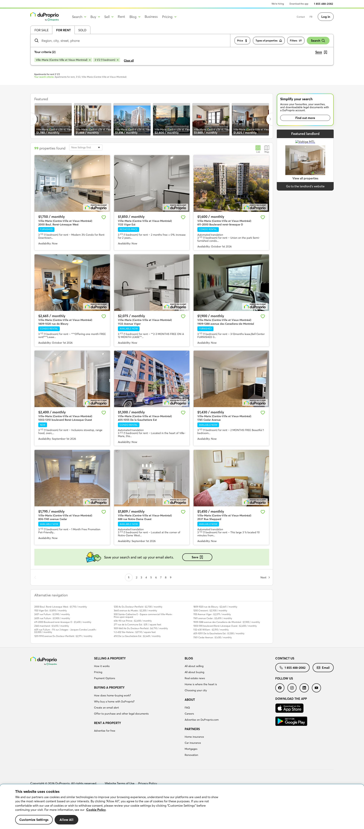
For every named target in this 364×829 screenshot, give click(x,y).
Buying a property (109, 687)
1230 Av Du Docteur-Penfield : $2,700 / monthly (138, 606)
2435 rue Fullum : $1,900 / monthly (52, 618)
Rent (121, 16)
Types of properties (267, 40)
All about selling (194, 666)
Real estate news (195, 678)
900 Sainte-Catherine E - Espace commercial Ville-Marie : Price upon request (143, 615)
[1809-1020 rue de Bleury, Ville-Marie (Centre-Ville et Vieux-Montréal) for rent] (72, 282)
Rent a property (107, 723)
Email (325, 667)
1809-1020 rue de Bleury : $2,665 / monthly (215, 606)
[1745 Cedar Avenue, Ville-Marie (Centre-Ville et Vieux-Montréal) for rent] (231, 379)
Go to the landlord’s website (305, 186)
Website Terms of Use (119, 783)
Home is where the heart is (201, 684)
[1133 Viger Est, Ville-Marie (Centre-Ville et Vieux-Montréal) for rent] (152, 183)
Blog (189, 658)
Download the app (298, 3)
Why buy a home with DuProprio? (114, 701)
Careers (189, 713)
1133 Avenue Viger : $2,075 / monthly (212, 614)
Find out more (305, 118)
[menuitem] (138, 669)
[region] (182, 806)
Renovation (191, 755)
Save (195, 557)
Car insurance (193, 743)
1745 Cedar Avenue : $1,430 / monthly (212, 637)
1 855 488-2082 (323, 3)
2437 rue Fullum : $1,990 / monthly (52, 614)
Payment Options (104, 678)
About (190, 700)
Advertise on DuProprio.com (202, 719)
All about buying (194, 672)
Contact (301, 16)
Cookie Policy (96, 810)
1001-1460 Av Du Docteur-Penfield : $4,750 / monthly (141, 628)
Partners (192, 729)
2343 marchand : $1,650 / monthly (51, 625)
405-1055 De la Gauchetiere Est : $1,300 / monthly (218, 633)
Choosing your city (196, 690)
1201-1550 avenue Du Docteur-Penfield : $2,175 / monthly (63, 636)
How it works (102, 666)
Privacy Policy (147, 783)
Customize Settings (34, 820)
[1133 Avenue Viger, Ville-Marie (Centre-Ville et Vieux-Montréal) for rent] (152, 282)
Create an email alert (106, 707)
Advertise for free (104, 730)
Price (240, 40)
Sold (82, 30)
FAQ (187, 707)
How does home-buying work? (112, 695)
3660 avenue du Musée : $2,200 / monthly (135, 610)
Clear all (129, 60)
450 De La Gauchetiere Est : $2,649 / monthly (137, 636)
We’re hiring (277, 3)
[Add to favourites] (103, 217)
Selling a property (110, 658)
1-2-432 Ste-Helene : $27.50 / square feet (135, 632)
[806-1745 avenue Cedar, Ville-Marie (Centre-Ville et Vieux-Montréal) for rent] (72, 478)
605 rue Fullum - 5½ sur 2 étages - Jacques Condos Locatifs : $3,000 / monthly (65, 630)
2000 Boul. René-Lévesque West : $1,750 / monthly (60, 606)
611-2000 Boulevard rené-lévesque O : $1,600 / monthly (62, 622)
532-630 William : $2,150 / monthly (211, 629)
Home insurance (194, 736)
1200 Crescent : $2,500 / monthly (210, 610)
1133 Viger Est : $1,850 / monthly (50, 610)
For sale (42, 30)
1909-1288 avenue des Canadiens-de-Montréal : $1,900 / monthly (226, 622)
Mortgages (191, 749)
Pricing (98, 672)
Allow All (66, 820)
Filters (293, 40)
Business (151, 16)
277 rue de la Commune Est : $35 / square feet (137, 624)
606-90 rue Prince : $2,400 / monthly (133, 620)
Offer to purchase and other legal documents (121, 713)
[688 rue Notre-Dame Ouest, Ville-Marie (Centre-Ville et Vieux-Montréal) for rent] (152, 478)
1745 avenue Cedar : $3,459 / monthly (212, 618)
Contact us (284, 658)
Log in (325, 17)
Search (315, 40)
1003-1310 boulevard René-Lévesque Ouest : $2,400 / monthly (225, 625)
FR (311, 16)
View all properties (305, 178)
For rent (63, 30)
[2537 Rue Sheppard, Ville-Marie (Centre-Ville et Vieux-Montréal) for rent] (231, 478)
